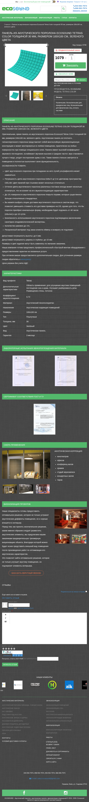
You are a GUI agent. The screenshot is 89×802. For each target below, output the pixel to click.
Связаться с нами (54, 758)
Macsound (50, 711)
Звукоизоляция (31, 18)
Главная (7, 24)
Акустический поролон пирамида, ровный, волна (22, 705)
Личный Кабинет (53, 755)
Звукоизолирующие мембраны (58, 718)
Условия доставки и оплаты (14, 741)
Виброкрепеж (51, 733)
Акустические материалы (12, 18)
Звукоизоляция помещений (57, 705)
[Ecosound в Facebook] (24, 794)
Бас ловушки (7, 711)
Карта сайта (51, 762)
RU (17, 2)
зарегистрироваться (25, 608)
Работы (57, 18)
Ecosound (76, 89)
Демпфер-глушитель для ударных (15, 724)
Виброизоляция (45, 18)
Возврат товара (52, 744)
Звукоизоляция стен (54, 708)
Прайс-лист (51, 748)
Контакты (73, 18)
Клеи (4, 733)
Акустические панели (11, 708)
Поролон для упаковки (11, 730)
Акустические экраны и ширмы (14, 718)
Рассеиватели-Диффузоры (12, 721)
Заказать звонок (80, 11)
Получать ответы (9, 659)
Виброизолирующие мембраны (58, 730)
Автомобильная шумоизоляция (59, 721)
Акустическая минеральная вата (59, 714)
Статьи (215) (51, 742)
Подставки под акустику (12, 714)
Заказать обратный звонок (26, 573)
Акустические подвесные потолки (16, 727)
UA (21, 2)
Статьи (64, 18)
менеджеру (26, 259)
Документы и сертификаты (57, 751)
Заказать (71, 65)
